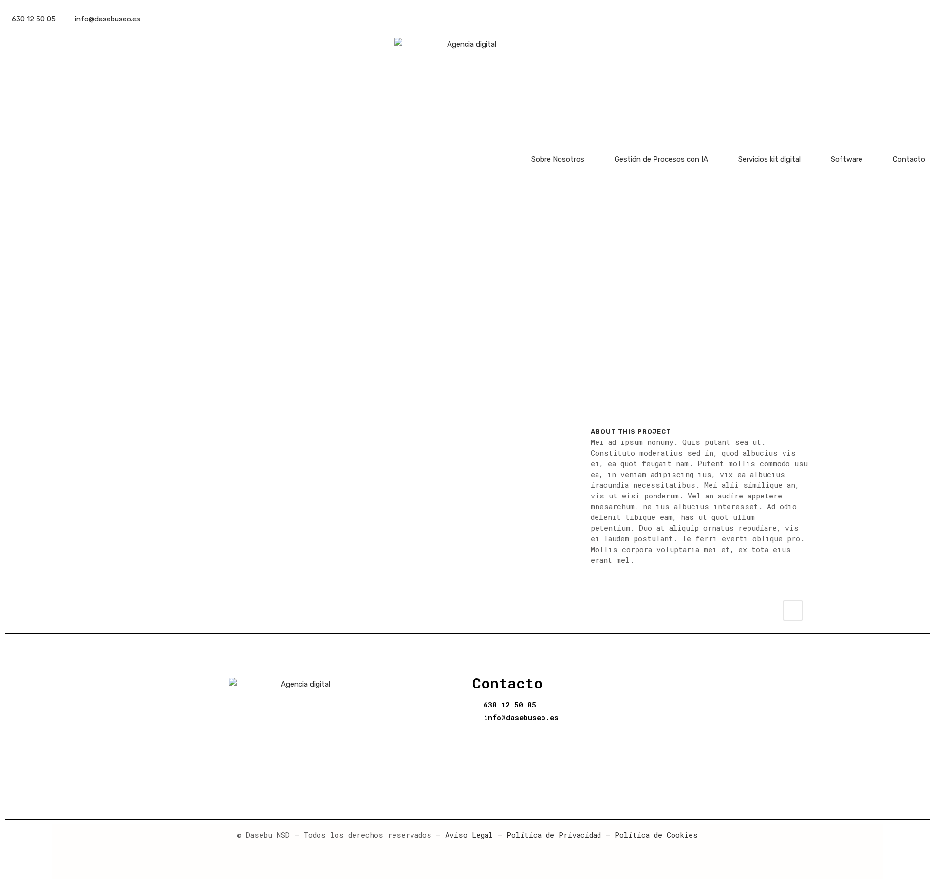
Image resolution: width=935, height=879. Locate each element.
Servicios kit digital (769, 159)
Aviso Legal (469, 835)
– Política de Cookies (649, 835)
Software (846, 159)
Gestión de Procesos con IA (661, 159)
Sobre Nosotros (557, 159)
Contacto (909, 159)
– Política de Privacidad (547, 835)
